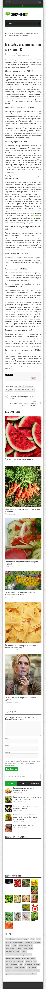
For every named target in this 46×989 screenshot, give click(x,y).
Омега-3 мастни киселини (14, 939)
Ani (14, 54)
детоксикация (10, 948)
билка (32, 939)
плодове (9, 390)
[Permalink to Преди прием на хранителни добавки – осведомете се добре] (8, 803)
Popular (10, 783)
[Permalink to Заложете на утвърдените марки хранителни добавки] (8, 812)
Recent (23, 783)
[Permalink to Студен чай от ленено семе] (8, 831)
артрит (26, 939)
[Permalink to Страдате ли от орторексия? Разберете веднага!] (23, 559)
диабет (18, 948)
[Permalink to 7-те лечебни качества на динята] (23, 456)
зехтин (33, 958)
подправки (9, 967)
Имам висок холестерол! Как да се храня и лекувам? (23, 403)
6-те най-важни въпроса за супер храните (23, 396)
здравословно (26, 955)
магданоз (29, 961)
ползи (16, 967)
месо (7, 964)
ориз (21, 964)
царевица (20, 974)
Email (7, 745)
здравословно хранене (13, 958)
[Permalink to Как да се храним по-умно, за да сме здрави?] (23, 695)
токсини (8, 971)
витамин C (28, 942)
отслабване (28, 964)
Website (8, 752)
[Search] (39, 2)
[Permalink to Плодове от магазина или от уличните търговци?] (8, 794)
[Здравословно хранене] (23, 14)
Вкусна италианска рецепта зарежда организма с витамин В (20, 646)
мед (35, 961)
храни (22, 971)
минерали (14, 964)
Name (7, 738)
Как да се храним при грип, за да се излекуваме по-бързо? (20, 594)
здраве (24, 951)
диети (31, 948)
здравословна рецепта (13, 955)
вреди (7, 945)
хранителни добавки (32, 971)
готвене (14, 945)
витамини (37, 942)
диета (25, 948)
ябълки (33, 974)
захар (18, 951)
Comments (35, 783)
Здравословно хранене (21, 33)
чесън (27, 974)
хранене (15, 971)
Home (9, 33)
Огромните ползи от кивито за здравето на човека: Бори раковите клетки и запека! (26, 817)
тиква (34, 967)
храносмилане (10, 974)
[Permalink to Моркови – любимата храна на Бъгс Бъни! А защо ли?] (23, 506)
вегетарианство (18, 942)
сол (29, 967)
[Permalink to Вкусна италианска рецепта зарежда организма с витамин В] (23, 642)
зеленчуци (29, 386)
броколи (8, 942)
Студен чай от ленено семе (23, 825)
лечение (20, 961)
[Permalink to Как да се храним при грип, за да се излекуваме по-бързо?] (23, 590)
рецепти (22, 967)
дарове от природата (25, 945)
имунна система (11, 961)
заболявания (10, 951)
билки (38, 939)
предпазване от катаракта (24, 390)
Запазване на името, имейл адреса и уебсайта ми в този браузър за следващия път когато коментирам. (22, 763)
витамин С (18, 386)
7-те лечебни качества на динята (19, 459)
